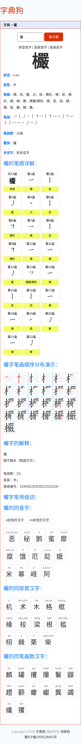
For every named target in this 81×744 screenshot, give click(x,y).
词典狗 (65, 731)
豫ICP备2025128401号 (40, 737)
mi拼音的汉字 (39, 520)
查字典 (54, 37)
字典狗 (11, 10)
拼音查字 (25, 47)
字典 (6, 25)
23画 (19, 133)
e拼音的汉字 (15, 520)
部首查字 (40, 47)
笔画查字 (56, 47)
